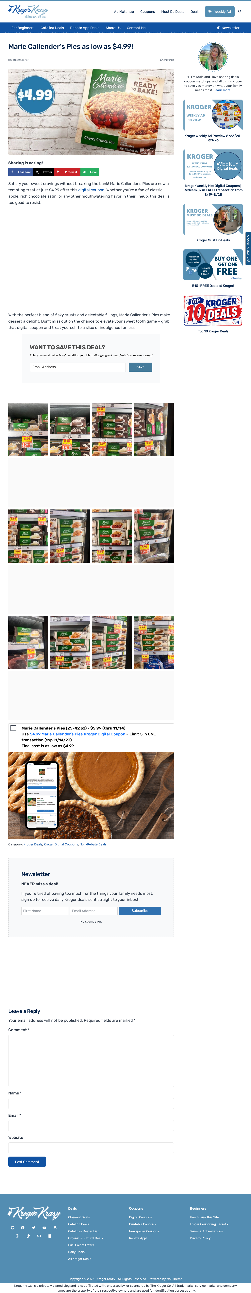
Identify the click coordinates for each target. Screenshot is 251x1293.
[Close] (178, 597)
